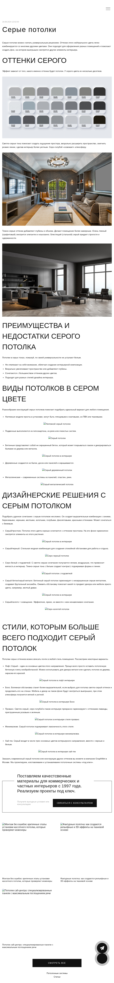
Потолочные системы (57, 973)
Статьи (57, 977)
